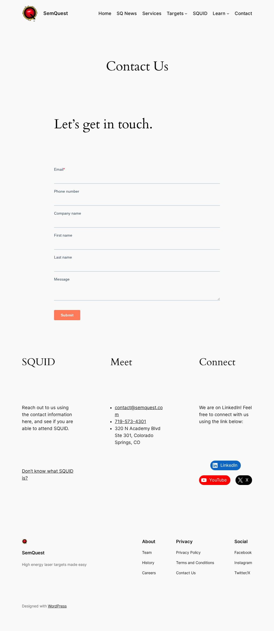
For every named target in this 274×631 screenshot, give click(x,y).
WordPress (57, 606)
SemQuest (55, 13)
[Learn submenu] (228, 13)
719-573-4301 (130, 421)
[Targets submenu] (186, 13)
